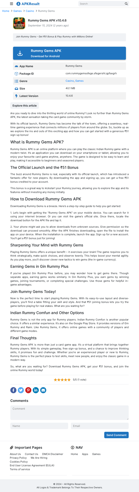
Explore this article (25, 105)
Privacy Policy (18, 457)
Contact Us (31, 454)
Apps (85, 454)
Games (17, 11)
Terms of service (20, 469)
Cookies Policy (19, 461)
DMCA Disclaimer (52, 454)
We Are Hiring (39, 457)
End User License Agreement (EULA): (32, 465)
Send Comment (116, 435)
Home (5, 11)
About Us (15, 454)
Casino (30, 11)
